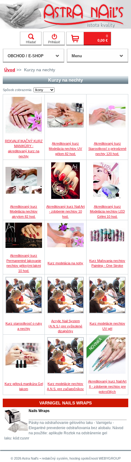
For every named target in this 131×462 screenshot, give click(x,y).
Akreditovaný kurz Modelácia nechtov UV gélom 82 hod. (65, 149)
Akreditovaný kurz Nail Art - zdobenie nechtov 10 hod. (65, 212)
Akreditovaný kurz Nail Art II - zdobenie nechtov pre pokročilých (107, 386)
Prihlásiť (54, 42)
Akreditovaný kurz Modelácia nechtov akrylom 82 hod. (23, 212)
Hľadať (31, 42)
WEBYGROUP (110, 458)
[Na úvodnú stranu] (65, 14)
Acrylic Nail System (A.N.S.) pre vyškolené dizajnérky (65, 326)
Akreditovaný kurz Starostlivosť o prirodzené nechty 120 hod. (107, 149)
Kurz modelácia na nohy (65, 263)
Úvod (9, 69)
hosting (74, 458)
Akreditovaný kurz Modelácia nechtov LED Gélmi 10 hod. (107, 212)
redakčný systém (55, 458)
